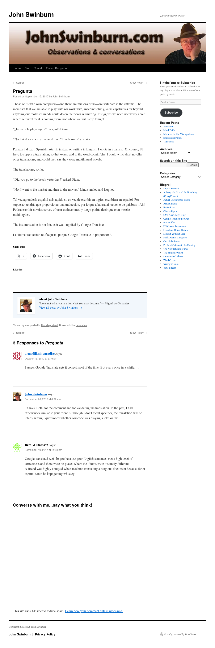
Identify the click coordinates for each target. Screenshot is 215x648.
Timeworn (168, 141)
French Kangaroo (56, 68)
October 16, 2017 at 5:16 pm (41, 358)
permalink (81, 325)
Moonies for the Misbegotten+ (178, 134)
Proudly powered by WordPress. (180, 634)
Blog (27, 68)
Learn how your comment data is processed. (94, 611)
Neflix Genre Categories (175, 237)
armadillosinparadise (40, 353)
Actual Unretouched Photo (176, 199)
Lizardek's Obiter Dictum (175, 230)
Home (17, 68)
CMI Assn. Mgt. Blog (174, 214)
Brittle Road (169, 207)
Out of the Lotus (171, 241)
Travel (38, 68)
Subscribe (171, 112)
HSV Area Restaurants (174, 226)
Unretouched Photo (173, 256)
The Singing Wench (173, 252)
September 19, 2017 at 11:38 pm (43, 449)
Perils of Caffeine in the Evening (179, 245)
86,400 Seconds (171, 188)
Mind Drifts (169, 130)
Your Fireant (169, 267)
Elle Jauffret (169, 222)
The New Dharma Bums (175, 248)
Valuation (168, 126)
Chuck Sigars (170, 211)
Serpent (19, 82)
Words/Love (169, 260)
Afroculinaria (170, 203)
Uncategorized (49, 325)
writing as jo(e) (170, 263)
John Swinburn (31, 14)
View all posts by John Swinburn (60, 307)
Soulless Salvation (172, 137)
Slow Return (138, 82)
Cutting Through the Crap (176, 218)
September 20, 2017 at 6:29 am (43, 399)
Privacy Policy (45, 634)
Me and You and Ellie (174, 233)
